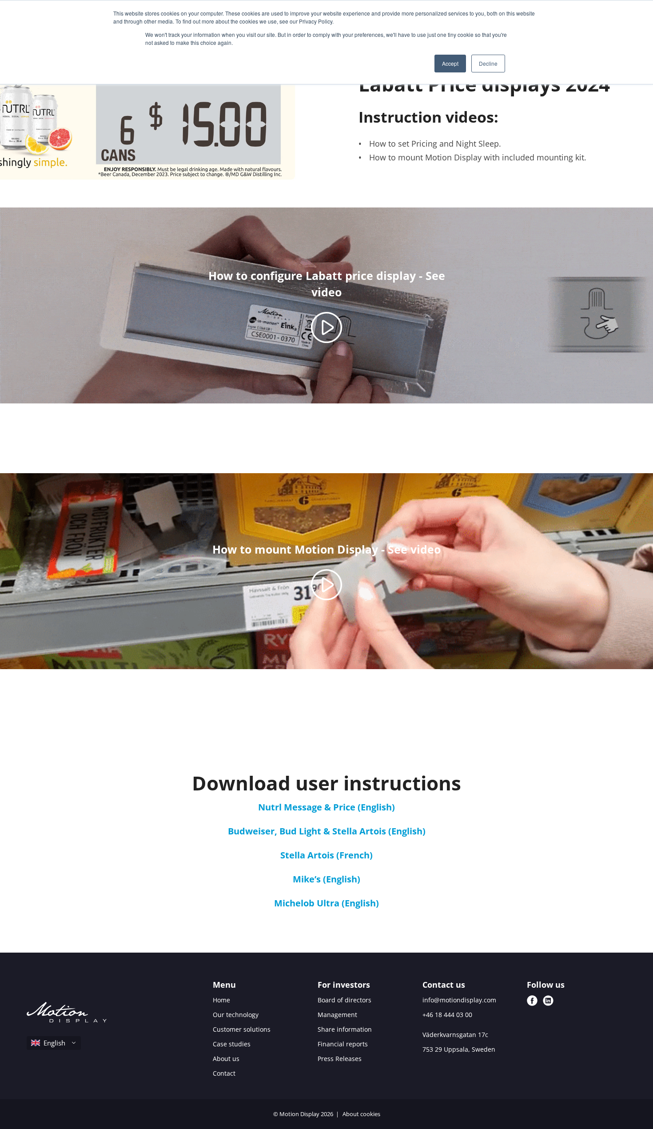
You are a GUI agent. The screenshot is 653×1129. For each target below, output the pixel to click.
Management (337, 1014)
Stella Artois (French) (326, 855)
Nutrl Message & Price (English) (326, 807)
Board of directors (344, 1000)
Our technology (236, 1014)
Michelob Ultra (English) (326, 903)
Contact (224, 1073)
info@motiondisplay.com (459, 1000)
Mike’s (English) (326, 879)
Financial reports (343, 1044)
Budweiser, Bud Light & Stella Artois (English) (327, 831)
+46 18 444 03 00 (447, 1014)
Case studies (232, 1044)
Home (221, 1000)
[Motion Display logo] (67, 1013)
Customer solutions (242, 1029)
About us (226, 1058)
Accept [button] (450, 63)
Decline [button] (488, 63)
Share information (345, 1029)
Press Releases (340, 1058)
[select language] (54, 1043)
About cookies (361, 1114)
